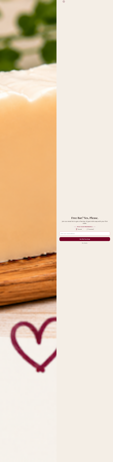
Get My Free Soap (85, 239)
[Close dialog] (64, 1)
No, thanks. (85, 243)
